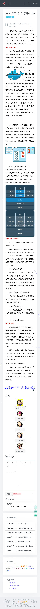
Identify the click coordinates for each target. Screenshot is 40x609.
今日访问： (23, 602)
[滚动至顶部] (35, 511)
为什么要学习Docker (16, 585)
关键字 (10, 561)
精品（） (20, 418)
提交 (9, 494)
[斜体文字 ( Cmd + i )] (17, 463)
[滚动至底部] (35, 515)
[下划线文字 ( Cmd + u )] (21, 463)
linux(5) (31, 568)
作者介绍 (19, 606)
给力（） (20, 408)
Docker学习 (10, 17)
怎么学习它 (13, 588)
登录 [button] (36, 3)
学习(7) (14, 568)
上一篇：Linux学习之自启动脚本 (12, 387)
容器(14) (24, 566)
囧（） (20, 429)
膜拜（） (20, 440)
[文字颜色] (8, 466)
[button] (23, 3)
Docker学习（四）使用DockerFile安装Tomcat (20, 532)
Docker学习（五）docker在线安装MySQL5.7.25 (20, 537)
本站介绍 (9, 606)
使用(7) (20, 568)
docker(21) (10, 566)
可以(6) (26, 568)
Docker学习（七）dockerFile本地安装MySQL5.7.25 (20, 546)
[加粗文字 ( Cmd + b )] (12, 463)
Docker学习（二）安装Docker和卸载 (18, 524)
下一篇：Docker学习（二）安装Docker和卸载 (27, 388)
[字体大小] (30, 463)
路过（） (20, 451)
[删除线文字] (25, 463)
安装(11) (30, 566)
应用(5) (8, 570)
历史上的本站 (30, 606)
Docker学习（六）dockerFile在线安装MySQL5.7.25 (20, 541)
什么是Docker (14, 583)
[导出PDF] (35, 507)
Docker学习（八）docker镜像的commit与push (20, 550)
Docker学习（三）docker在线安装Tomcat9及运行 (20, 528)
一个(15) (16, 566)
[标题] (8, 463)
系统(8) (8, 568)
